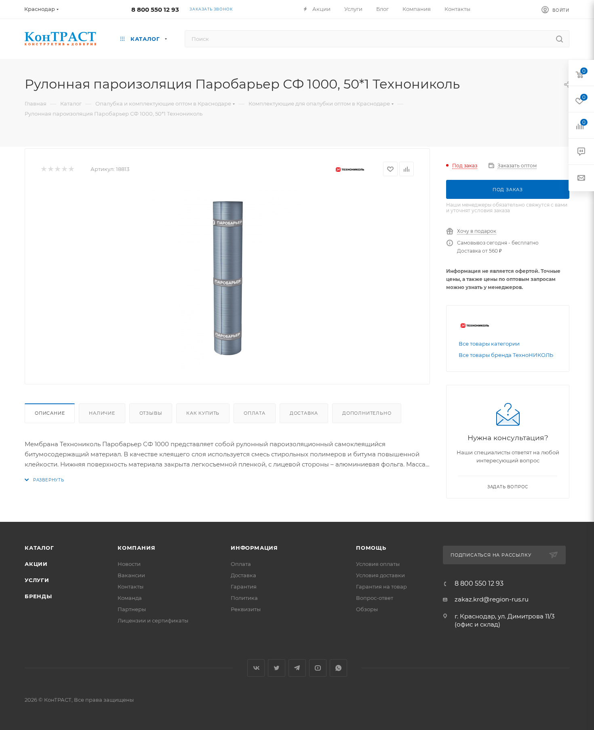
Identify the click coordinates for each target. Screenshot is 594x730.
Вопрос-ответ (374, 598)
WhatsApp (338, 668)
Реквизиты (246, 609)
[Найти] (559, 38)
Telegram (297, 668)
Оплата (254, 413)
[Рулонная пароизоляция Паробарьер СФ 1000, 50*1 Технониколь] (227, 277)
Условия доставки (380, 575)
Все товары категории (489, 343)
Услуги (37, 580)
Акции (36, 564)
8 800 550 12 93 (155, 9)
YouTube (317, 668)
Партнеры (132, 609)
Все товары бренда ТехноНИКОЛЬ (506, 355)
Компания (136, 547)
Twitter (276, 668)
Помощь (371, 547)
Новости (129, 564)
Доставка (304, 413)
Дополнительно (366, 413)
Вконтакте (256, 668)
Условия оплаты (378, 564)
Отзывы (150, 413)
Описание (50, 413)
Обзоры (367, 609)
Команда (130, 598)
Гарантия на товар (381, 586)
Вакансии (131, 575)
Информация (254, 547)
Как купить (202, 413)
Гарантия (244, 586)
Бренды (38, 596)
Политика (244, 598)
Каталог (39, 547)
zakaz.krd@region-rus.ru (492, 599)
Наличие (102, 413)
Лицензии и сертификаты (153, 620)
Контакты (130, 586)
